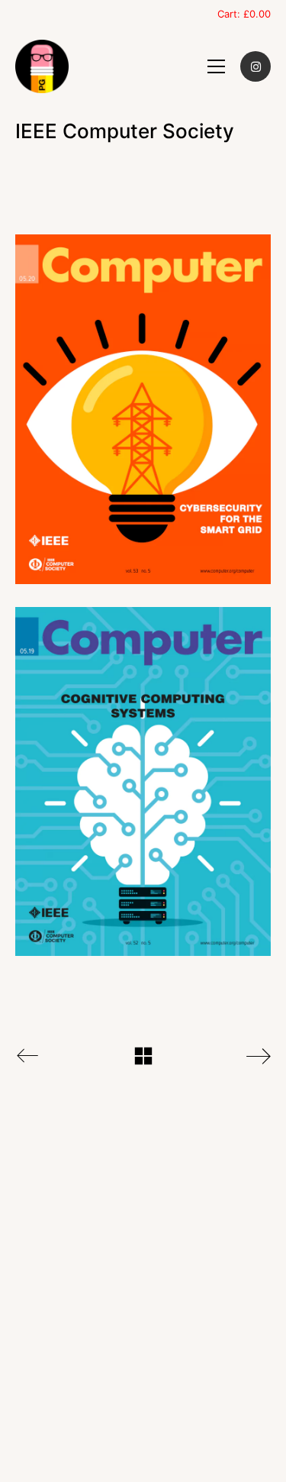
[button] (216, 66)
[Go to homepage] (42, 66)
